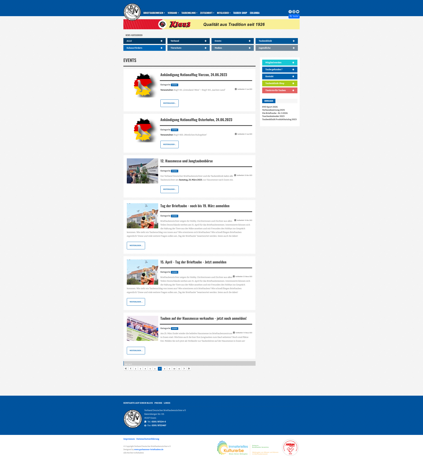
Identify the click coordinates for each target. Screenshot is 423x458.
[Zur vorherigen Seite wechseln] (131, 369)
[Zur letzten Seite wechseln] (189, 369)
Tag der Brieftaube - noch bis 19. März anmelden (194, 205)
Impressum (129, 439)
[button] (211, 24)
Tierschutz (176, 48)
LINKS (167, 403)
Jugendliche (265, 48)
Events (218, 41)
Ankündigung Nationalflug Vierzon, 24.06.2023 (193, 74)
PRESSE (158, 403)
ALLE (129, 41)
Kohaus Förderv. (134, 48)
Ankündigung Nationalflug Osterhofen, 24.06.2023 (196, 119)
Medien (218, 48)
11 (179, 369)
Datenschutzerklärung (147, 439)
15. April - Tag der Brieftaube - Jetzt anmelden (193, 261)
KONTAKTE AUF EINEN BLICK (138, 403)
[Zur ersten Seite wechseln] (126, 369)
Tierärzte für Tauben (275, 90)
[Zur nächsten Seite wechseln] (184, 369)
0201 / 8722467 (159, 425)
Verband (175, 41)
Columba (255, 13)
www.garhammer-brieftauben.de (148, 449)
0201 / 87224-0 (159, 421)
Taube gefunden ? (273, 69)
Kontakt (269, 76)
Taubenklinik (265, 41)
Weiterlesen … (169, 103)
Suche (295, 16)
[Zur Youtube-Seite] (297, 11)
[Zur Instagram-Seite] (294, 11)
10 (174, 369)
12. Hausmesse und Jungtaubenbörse (186, 160)
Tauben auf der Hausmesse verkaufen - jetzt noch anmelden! (203, 318)
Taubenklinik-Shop (274, 83)
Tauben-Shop (240, 13)
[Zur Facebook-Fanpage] (290, 11)
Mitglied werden (273, 62)
